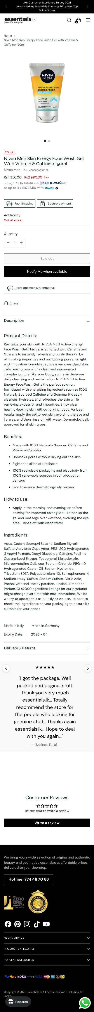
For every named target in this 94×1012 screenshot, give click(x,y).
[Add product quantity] (8, 242)
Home (8, 36)
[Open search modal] (68, 19)
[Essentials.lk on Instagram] (27, 924)
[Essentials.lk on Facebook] (8, 924)
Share (14, 303)
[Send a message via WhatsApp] (85, 1003)
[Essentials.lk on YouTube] (46, 924)
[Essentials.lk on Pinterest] (17, 924)
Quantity (11, 234)
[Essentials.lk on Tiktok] (37, 924)
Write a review (47, 822)
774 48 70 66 (36, 879)
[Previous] (6, 6)
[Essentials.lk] (20, 20)
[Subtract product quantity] (21, 242)
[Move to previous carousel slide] (6, 668)
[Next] (87, 6)
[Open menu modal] (87, 19)
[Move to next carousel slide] (88, 668)
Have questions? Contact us (35, 288)
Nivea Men (12, 170)
